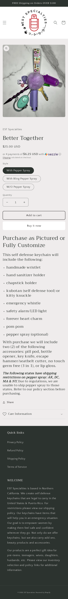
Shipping (7, 158)
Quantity (7, 195)
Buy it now (34, 225)
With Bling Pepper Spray (22, 178)
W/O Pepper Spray (18, 186)
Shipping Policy (16, 458)
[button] (5, 23)
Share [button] (10, 402)
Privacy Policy (15, 442)
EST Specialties (29, 592)
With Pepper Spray (18, 170)
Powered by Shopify (43, 592)
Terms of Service (17, 467)
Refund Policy (15, 450)
